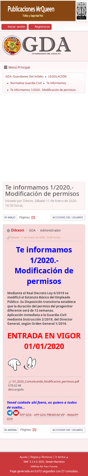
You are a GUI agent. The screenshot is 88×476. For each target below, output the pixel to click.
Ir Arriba (10, 430)
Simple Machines (55, 461)
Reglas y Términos (41, 457)
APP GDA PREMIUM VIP (49, 415)
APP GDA (26, 415)
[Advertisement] (44, 139)
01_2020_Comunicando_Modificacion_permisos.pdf (45, 381)
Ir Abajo (9, 217)
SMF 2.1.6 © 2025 (33, 461)
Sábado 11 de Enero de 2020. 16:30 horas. (36, 237)
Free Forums (50, 466)
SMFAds (35, 466)
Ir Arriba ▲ (62, 457)
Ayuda (23, 457)
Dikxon (17, 230)
